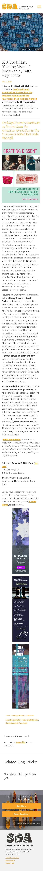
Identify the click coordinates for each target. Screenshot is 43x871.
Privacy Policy (10, 860)
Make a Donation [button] (21, 814)
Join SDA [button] (20, 806)
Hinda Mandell (12, 723)
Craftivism (30, 715)
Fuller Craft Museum (30, 720)
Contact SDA (10, 863)
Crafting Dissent (18, 715)
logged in (20, 742)
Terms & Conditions (12, 858)
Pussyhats (23, 723)
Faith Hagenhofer (13, 720)
